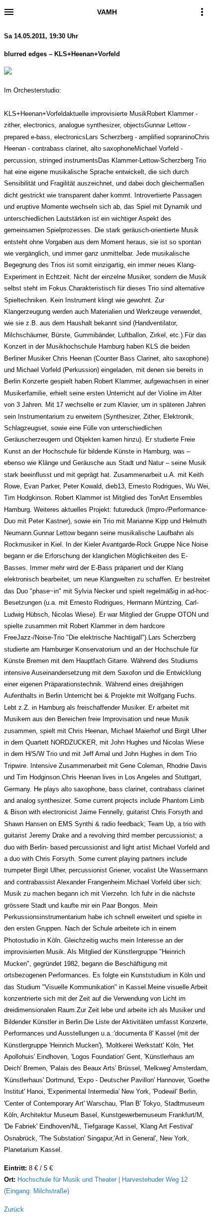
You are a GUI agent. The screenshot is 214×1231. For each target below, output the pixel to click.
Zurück (14, 1209)
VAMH (107, 12)
